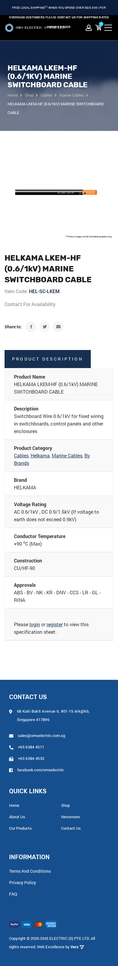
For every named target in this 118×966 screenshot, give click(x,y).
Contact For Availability (30, 304)
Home (14, 805)
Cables (21, 455)
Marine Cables (67, 455)
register (55, 624)
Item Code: (16, 291)
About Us (17, 816)
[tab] (59, 359)
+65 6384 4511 (31, 747)
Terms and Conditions (30, 871)
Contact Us (71, 828)
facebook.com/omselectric (40, 769)
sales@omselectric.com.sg (41, 735)
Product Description (47, 359)
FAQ (13, 894)
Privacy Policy (22, 882)
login (34, 624)
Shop (65, 805)
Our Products (20, 828)
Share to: (13, 327)
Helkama (40, 455)
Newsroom (70, 816)
